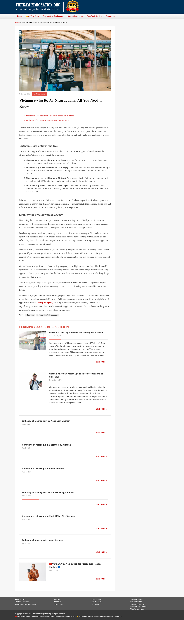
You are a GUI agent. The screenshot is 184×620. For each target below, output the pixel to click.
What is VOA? (97, 602)
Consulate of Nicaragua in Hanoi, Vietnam (43, 468)
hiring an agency (45, 302)
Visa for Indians (136, 602)
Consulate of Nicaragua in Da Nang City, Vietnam (46, 445)
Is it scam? (96, 604)
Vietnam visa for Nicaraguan (47, 315)
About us (57, 599)
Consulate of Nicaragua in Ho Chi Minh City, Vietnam (48, 516)
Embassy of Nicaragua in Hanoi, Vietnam (42, 540)
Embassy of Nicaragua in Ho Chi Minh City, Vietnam (48, 492)
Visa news (57, 602)
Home (17, 23)
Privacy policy (20, 599)
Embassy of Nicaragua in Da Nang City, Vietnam (47, 120)
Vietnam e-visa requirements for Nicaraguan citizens (50, 115)
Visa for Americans (137, 609)
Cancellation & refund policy (25, 604)
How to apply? (97, 599)
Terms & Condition (22, 602)
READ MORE (100, 362)
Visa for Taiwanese (137, 604)
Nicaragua (30, 315)
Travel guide (58, 604)
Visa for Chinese (136, 599)
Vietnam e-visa (39, 94)
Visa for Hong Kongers (138, 607)
